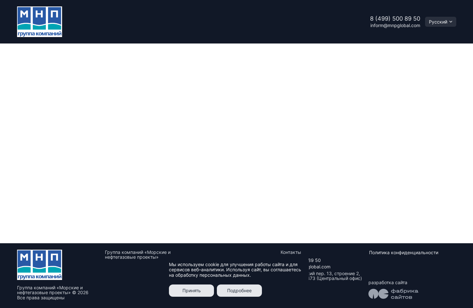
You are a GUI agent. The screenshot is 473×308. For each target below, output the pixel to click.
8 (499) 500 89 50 (395, 18)
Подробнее (239, 290)
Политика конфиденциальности (403, 252)
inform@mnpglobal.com (395, 25)
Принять (191, 290)
